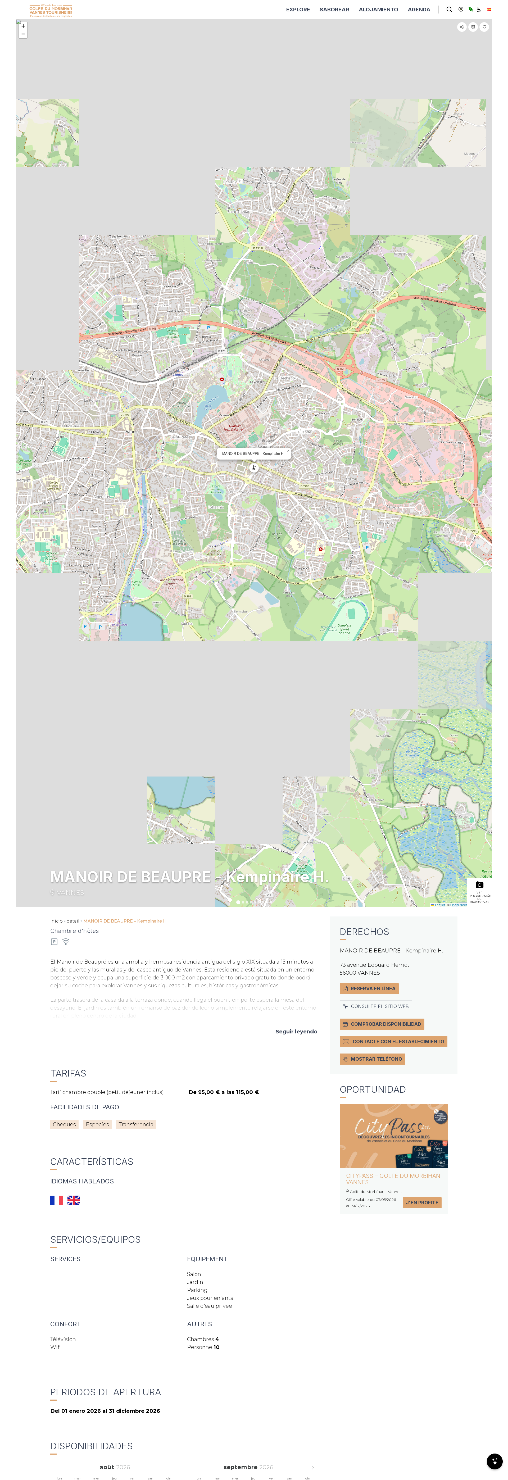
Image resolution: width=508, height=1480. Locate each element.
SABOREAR (334, 9)
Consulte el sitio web (380, 1006)
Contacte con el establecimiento (398, 1041)
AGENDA (419, 9)
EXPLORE (298, 9)
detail (73, 921)
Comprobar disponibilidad (386, 1024)
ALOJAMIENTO (378, 9)
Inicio (56, 921)
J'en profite (422, 1202)
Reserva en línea (373, 988)
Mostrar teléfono (376, 1059)
